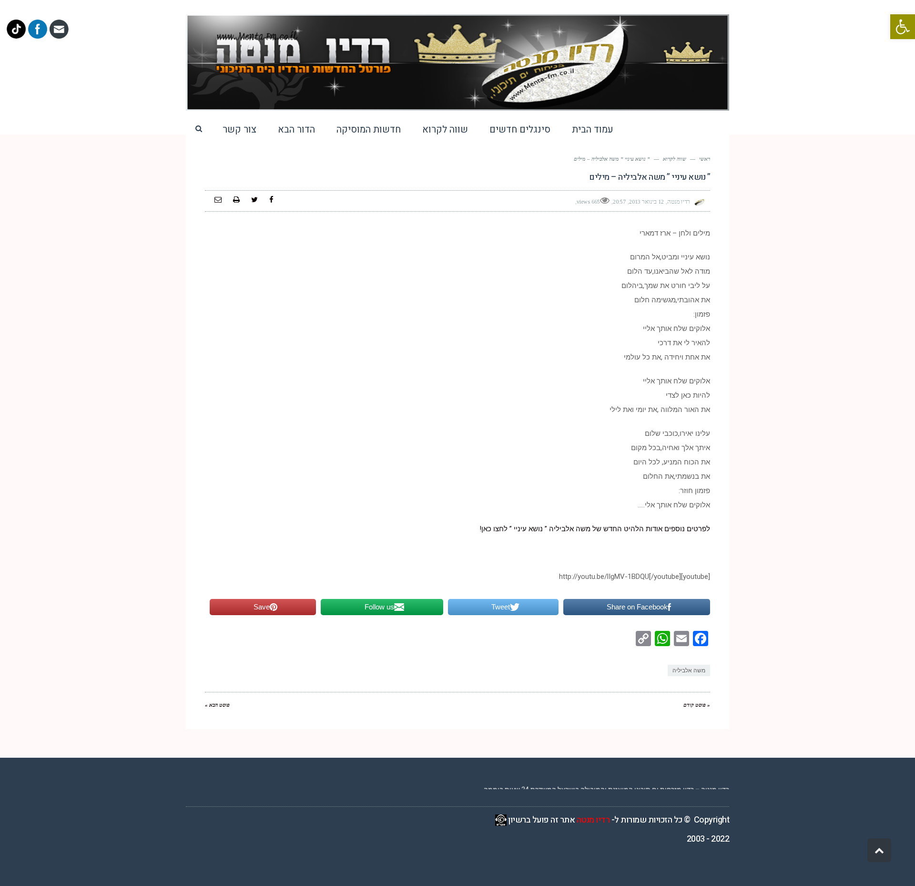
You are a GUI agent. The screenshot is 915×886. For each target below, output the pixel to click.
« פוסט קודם (696, 705)
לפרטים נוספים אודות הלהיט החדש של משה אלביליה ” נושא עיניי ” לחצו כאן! (594, 529)
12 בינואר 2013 (646, 201)
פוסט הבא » (217, 705)
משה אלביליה (688, 670)
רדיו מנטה (593, 820)
